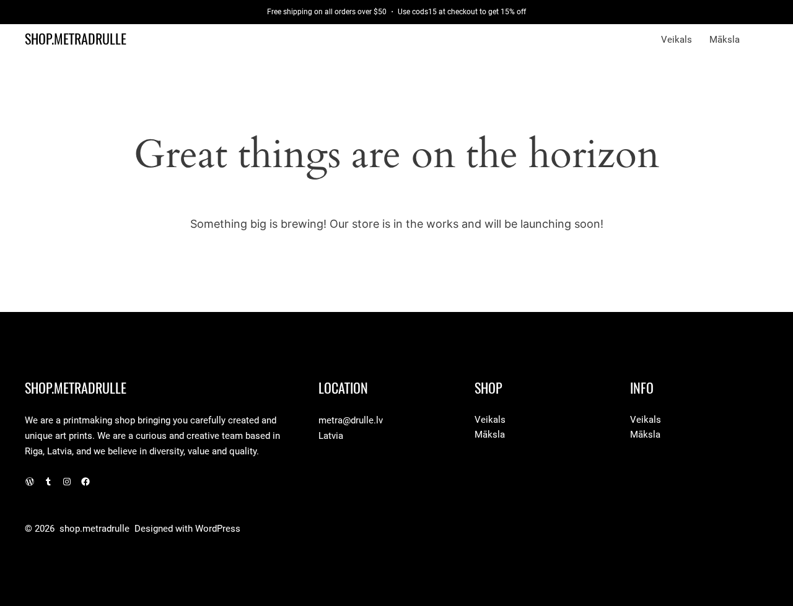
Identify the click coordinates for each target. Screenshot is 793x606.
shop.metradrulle (75, 39)
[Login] (762, 39)
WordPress (217, 528)
